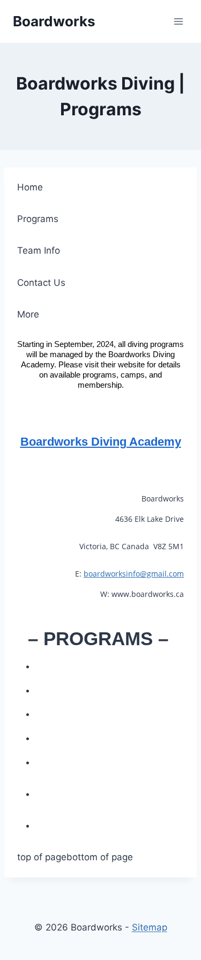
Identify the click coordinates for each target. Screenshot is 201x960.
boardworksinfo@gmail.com (134, 573)
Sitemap (149, 927)
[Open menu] (178, 21)
